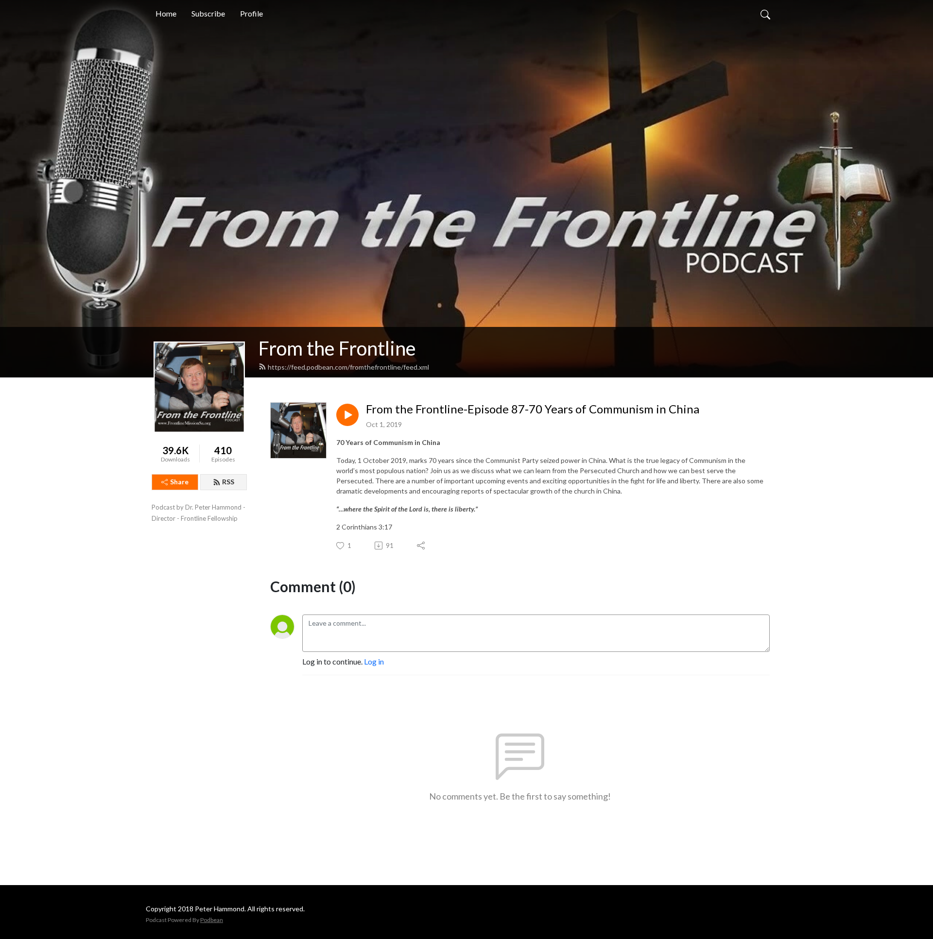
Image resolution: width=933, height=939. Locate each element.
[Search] (765, 13)
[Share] (421, 545)
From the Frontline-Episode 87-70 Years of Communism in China (532, 409)
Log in (374, 661)
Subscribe (208, 13)
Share (179, 482)
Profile (251, 13)
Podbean (211, 919)
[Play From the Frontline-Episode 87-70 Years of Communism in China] (347, 415)
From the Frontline (337, 348)
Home (166, 13)
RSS (228, 482)
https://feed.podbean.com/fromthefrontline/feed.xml (348, 367)
